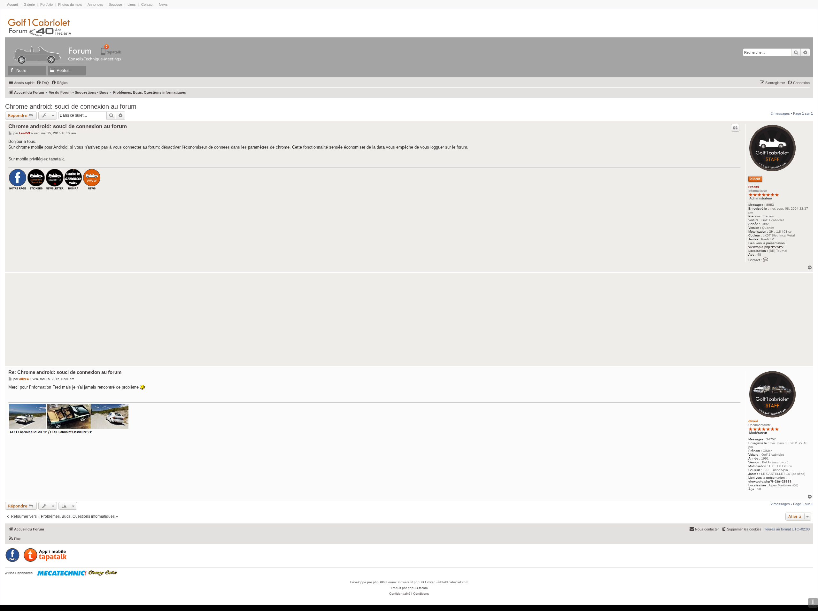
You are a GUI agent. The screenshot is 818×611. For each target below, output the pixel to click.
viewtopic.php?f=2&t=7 (766, 247)
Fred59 (753, 187)
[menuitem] (42, 83)
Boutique (115, 4)
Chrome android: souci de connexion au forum (70, 106)
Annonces (95, 4)
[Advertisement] (182, 319)
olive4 (753, 421)
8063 (770, 204)
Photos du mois (70, 4)
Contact (147, 4)
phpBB (378, 582)
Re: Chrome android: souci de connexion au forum (64, 372)
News (163, 4)
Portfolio (46, 4)
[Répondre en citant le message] (735, 128)
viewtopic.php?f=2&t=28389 (769, 481)
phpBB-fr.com (418, 588)
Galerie (29, 4)
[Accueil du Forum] (34, 49)
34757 (771, 439)
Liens (131, 4)
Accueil (12, 4)
